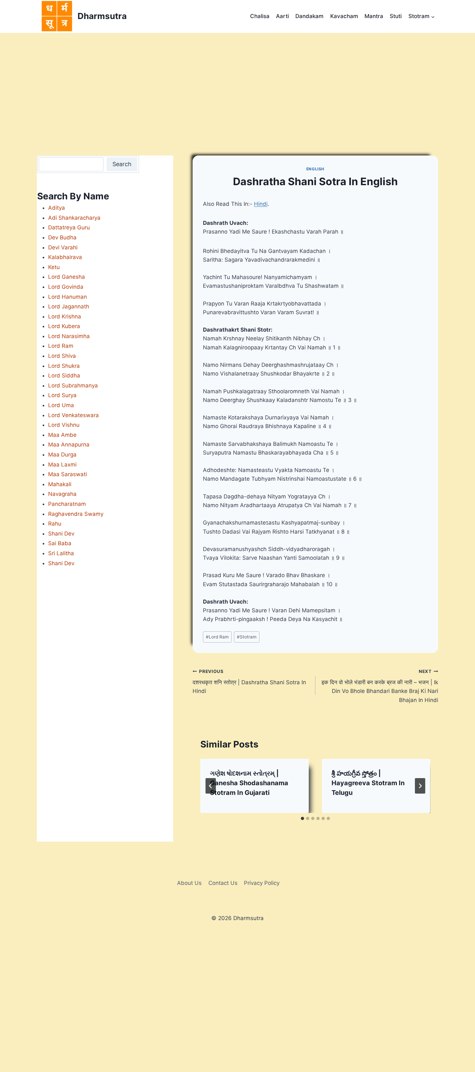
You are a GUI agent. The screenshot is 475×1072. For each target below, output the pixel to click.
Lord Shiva (62, 356)
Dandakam (309, 16)
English (315, 168)
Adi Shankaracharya (74, 218)
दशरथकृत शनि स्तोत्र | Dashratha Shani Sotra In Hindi (249, 682)
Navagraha (62, 494)
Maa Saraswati (67, 474)
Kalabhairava (65, 257)
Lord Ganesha (66, 277)
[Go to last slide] (211, 786)
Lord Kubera (64, 326)
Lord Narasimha (69, 336)
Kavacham (344, 16)
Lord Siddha (64, 375)
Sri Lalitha (61, 553)
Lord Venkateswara (73, 415)
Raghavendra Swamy (75, 514)
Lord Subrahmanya (73, 385)
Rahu (54, 523)
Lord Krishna (64, 316)
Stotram (247, 636)
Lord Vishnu (63, 425)
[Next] (420, 786)
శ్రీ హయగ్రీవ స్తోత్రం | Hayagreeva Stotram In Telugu (368, 782)
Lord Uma (61, 405)
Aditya (56, 208)
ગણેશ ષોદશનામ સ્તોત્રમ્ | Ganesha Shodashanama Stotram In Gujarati (249, 782)
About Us (189, 883)
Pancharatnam (67, 504)
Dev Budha (62, 237)
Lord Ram (217, 636)
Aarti (282, 16)
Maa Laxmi (62, 464)
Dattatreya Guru (69, 227)
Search (122, 164)
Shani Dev (61, 533)
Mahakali (59, 484)
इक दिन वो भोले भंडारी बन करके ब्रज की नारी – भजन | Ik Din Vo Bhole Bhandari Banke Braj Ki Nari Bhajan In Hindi (380, 686)
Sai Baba (59, 543)
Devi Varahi (63, 247)
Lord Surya (62, 395)
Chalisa (259, 16)
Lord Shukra (64, 366)
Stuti (396, 16)
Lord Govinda (65, 287)
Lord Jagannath (68, 306)
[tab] (302, 818)
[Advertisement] (237, 81)
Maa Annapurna (69, 444)
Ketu (54, 267)
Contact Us (223, 883)
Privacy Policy (262, 883)
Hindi (261, 204)
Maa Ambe (62, 435)
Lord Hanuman (67, 297)
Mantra (373, 16)
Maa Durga (62, 454)
